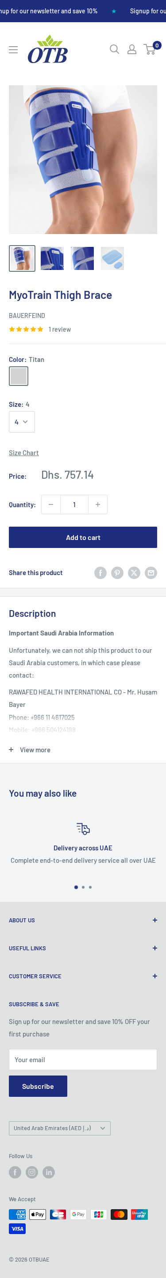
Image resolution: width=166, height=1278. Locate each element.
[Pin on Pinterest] (117, 572)
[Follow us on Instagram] (32, 1172)
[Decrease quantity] (51, 504)
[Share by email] (151, 572)
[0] (149, 49)
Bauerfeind (27, 315)
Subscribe (38, 1086)
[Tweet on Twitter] (134, 572)
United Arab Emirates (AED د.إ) (52, 1127)
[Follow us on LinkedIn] (48, 1172)
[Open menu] (13, 49)
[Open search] (115, 49)
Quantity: (22, 504)
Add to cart (83, 537)
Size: (19, 404)
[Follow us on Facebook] (15, 1172)
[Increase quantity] (98, 504)
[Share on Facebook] (100, 572)
